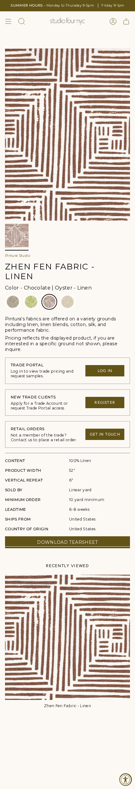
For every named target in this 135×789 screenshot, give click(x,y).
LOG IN (105, 371)
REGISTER (104, 402)
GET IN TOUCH (105, 434)
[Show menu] (8, 21)
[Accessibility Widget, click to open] (125, 779)
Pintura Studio (17, 256)
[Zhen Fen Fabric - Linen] (67, 637)
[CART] (126, 21)
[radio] (13, 302)
